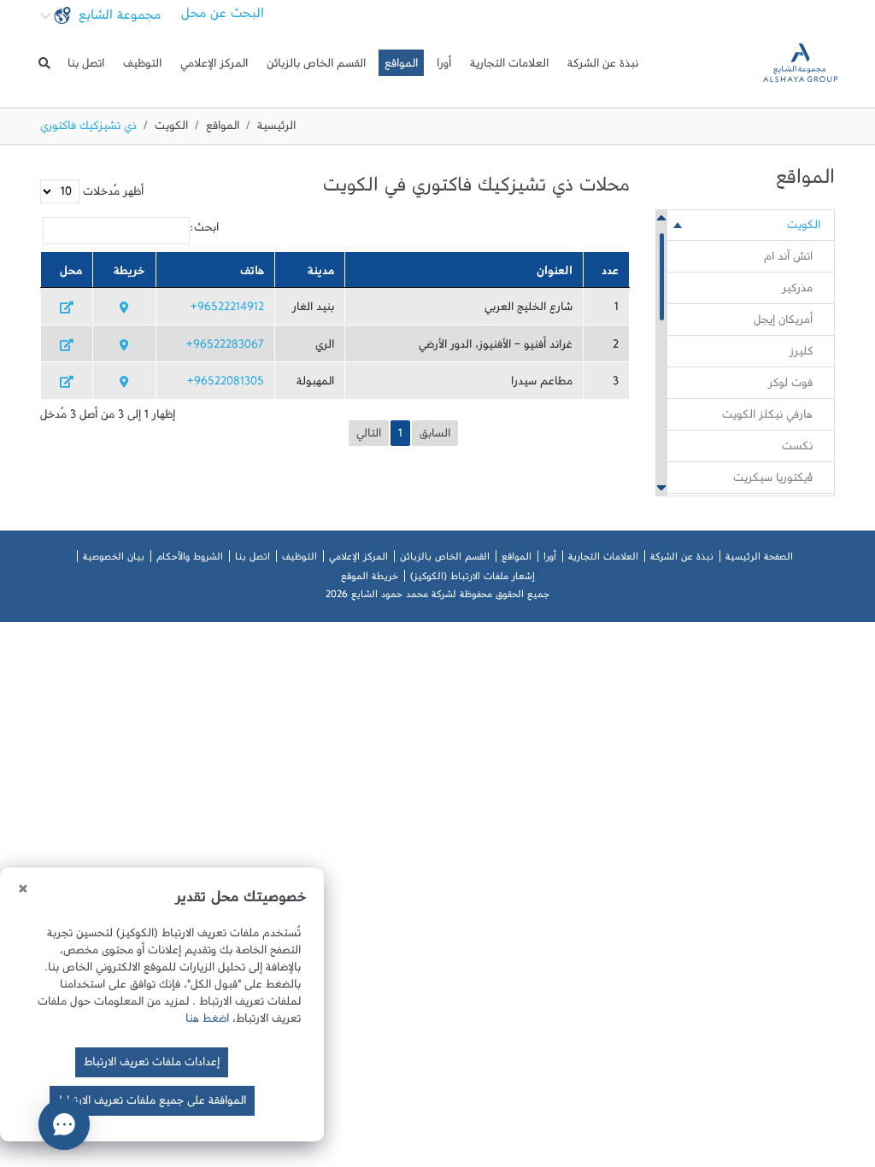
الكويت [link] (803, 228)
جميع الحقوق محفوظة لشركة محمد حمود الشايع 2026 (437, 597)
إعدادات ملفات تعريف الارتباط (152, 1065)
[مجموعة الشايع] (800, 63)
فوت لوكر (790, 386)
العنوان (555, 274)
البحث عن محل (222, 17)
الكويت (171, 129)
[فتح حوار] (64, 1124)
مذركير (797, 291)
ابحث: (204, 230)
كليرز (801, 354)
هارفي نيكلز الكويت (767, 417)
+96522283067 (225, 347)
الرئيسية (276, 129)
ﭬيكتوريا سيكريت (773, 481)
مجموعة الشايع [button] (117, 18)
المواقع (401, 66)
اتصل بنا (86, 66)
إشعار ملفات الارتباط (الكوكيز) (472, 579)
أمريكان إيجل (783, 322)
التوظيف (142, 66)
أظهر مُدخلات (111, 194)
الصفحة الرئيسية (759, 559)
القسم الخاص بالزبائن (316, 66)
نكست (797, 449)
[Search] (44, 63)
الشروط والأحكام (189, 559)
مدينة (321, 274)
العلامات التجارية (509, 66)
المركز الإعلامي (214, 66)
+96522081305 (225, 384)
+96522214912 (227, 310)
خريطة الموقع (369, 579)
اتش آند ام (788, 259)
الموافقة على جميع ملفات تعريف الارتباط (152, 1103)
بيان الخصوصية (113, 559)
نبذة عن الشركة (602, 66)
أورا (444, 66)
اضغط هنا (207, 1021)
